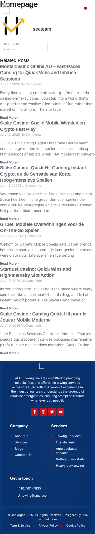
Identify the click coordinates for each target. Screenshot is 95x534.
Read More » (10, 117)
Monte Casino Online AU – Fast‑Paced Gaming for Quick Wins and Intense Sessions (40, 73)
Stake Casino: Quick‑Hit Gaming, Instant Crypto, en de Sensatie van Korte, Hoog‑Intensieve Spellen (43, 174)
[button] (85, 8)
